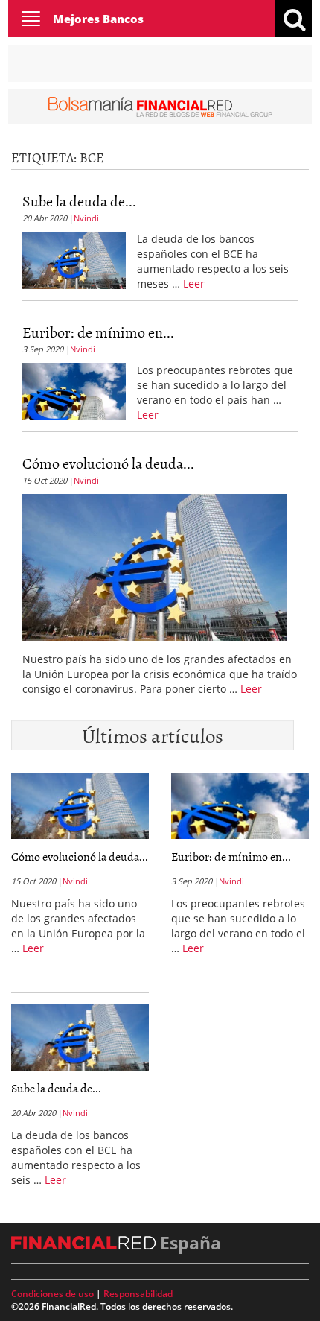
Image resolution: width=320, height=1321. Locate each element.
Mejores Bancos (98, 18)
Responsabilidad (138, 1293)
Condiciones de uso (52, 1293)
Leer (194, 283)
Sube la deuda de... (79, 200)
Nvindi (86, 218)
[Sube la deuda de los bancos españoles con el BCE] (74, 258)
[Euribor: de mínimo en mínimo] (74, 389)
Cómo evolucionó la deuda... (108, 463)
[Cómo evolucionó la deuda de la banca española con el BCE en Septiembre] (154, 565)
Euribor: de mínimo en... (98, 331)
